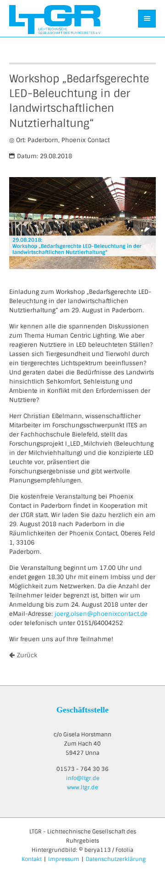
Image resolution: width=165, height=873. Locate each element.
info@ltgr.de (82, 778)
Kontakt (32, 859)
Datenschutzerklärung (116, 859)
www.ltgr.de (82, 787)
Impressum (63, 859)
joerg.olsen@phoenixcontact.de (101, 614)
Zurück (27, 655)
